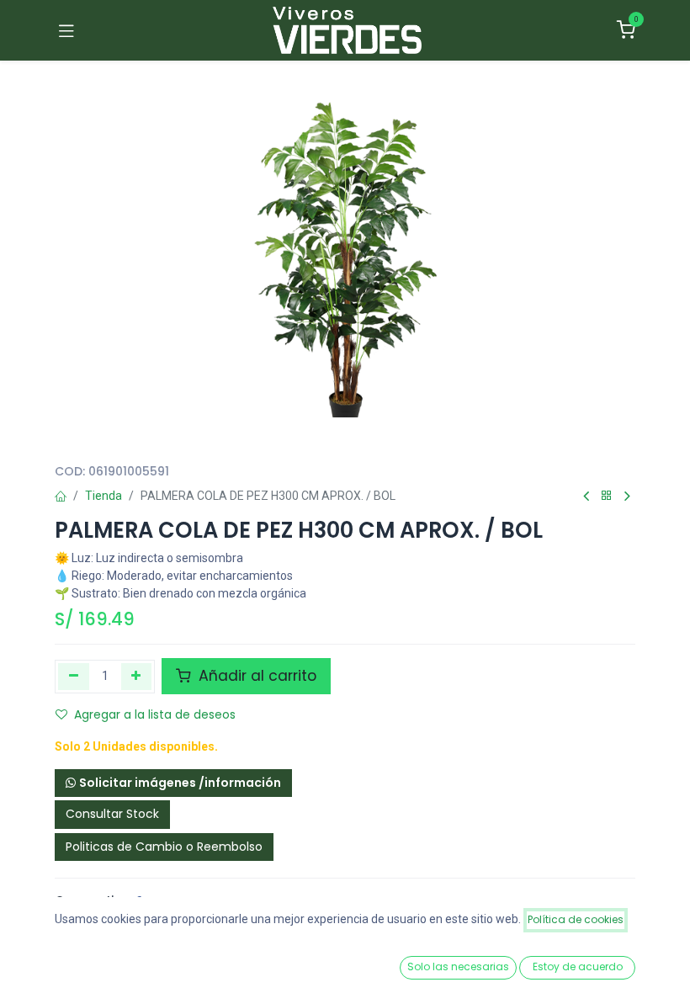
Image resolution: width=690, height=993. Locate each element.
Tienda (103, 495)
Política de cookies (576, 919)
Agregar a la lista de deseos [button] (155, 714)
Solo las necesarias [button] (458, 966)
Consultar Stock (112, 813)
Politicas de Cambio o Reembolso (164, 846)
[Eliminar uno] (73, 676)
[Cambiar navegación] (66, 30)
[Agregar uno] (136, 676)
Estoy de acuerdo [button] (578, 966)
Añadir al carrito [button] (255, 676)
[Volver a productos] (607, 496)
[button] (173, 783)
